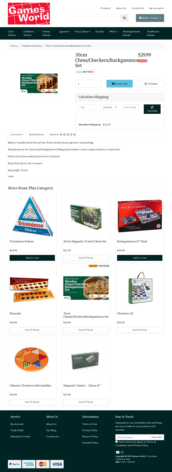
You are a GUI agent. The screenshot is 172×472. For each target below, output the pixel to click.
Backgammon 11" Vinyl (132, 241)
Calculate (152, 110)
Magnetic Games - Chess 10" (82, 385)
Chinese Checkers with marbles (30, 385)
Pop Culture (81, 31)
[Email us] (117, 452)
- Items (150, 17)
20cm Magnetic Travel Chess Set (84, 241)
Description (17, 134)
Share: (80, 72)
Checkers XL (125, 313)
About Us (121, 8)
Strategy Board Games (131, 33)
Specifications (36, 134)
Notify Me (121, 83)
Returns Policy (90, 436)
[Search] (124, 18)
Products (106, 8)
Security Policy (90, 442)
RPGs (112, 31)
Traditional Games (153, 33)
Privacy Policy (89, 430)
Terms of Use (89, 424)
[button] (151, 83)
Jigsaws (63, 31)
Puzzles (100, 31)
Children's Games (29, 33)
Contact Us (138, 8)
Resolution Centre (20, 436)
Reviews (55, 134)
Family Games (47, 33)
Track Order (17, 430)
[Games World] (29, 13)
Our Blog (51, 430)
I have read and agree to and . (135, 443)
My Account (155, 8)
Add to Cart (32, 257)
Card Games (12, 33)
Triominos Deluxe (22, 241)
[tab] (17, 134)
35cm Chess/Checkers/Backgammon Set (86, 315)
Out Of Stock (86, 257)
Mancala (15, 313)
